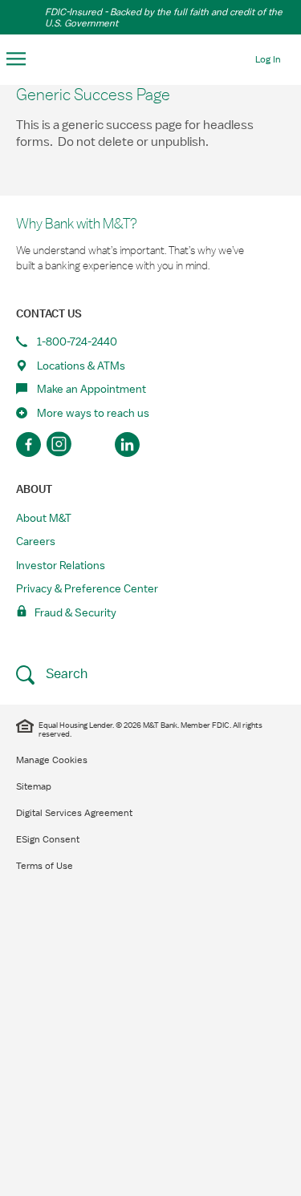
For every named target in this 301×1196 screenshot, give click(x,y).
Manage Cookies (51, 760)
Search (65, 673)
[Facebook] (28, 444)
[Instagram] (61, 444)
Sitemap (33, 786)
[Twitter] (94, 444)
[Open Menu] (16, 60)
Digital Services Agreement (74, 813)
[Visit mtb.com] (151, 58)
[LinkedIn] (127, 444)
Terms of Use (44, 866)
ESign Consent (47, 839)
